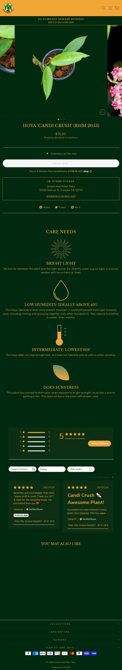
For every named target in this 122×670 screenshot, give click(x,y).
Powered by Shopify (61, 667)
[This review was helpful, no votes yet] (45, 521)
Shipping (48, 137)
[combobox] (52, 469)
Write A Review (99, 443)
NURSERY (60, 639)
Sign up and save (60, 647)
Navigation (60, 632)
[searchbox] (20, 469)
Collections (60, 624)
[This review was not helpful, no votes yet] (51, 521)
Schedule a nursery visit (61, 196)
